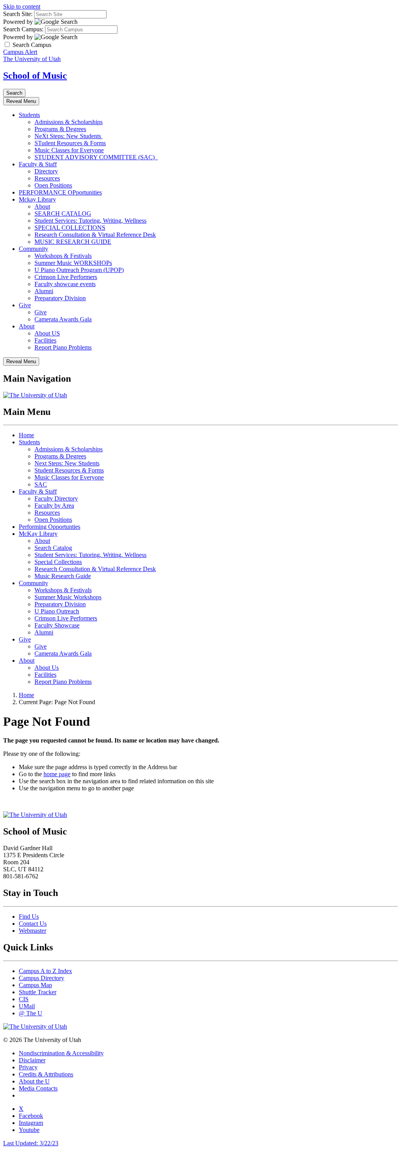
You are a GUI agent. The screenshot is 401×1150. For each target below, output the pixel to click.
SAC (40, 484)
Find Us (29, 916)
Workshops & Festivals (63, 255)
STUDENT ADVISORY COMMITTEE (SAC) (96, 157)
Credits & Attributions (46, 1074)
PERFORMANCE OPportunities (60, 192)
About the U (34, 1081)
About (42, 206)
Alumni (43, 291)
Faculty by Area (54, 505)
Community (33, 248)
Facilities (45, 340)
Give (25, 305)
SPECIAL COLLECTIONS (69, 227)
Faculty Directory (56, 498)
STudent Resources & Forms (70, 143)
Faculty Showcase (56, 625)
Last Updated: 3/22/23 (30, 1143)
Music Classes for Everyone (69, 150)
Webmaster (32, 930)
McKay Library (38, 533)
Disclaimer (32, 1060)
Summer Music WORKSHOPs (73, 263)
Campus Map (35, 985)
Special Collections (58, 562)
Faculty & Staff (38, 164)
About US (47, 333)
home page (56, 774)
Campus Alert (20, 52)
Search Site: (18, 14)
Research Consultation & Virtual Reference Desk (95, 234)
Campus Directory (41, 978)
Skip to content (21, 6)
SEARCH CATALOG (62, 213)
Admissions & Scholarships (68, 122)
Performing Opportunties (49, 526)
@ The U (30, 1013)
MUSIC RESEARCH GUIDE (72, 241)
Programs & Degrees (60, 129)
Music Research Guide (62, 576)
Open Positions (53, 185)
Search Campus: (23, 29)
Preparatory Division (60, 298)
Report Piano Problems (63, 347)
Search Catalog (53, 547)
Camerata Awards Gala (63, 319)
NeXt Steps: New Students (68, 136)
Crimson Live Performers (65, 277)
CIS (24, 999)
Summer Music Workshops (67, 597)
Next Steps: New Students (66, 463)
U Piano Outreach (56, 611)
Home (26, 435)
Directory (46, 171)
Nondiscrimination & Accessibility (61, 1053)
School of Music (35, 75)
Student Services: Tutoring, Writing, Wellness (90, 220)
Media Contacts (38, 1088)
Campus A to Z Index (45, 971)
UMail (27, 1006)
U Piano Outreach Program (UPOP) (79, 270)
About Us (46, 667)
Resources (47, 178)
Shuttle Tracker (37, 992)
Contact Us (33, 923)
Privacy (28, 1067)
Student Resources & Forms (69, 470)
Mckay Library (37, 199)
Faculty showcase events (65, 284)
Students (29, 115)
